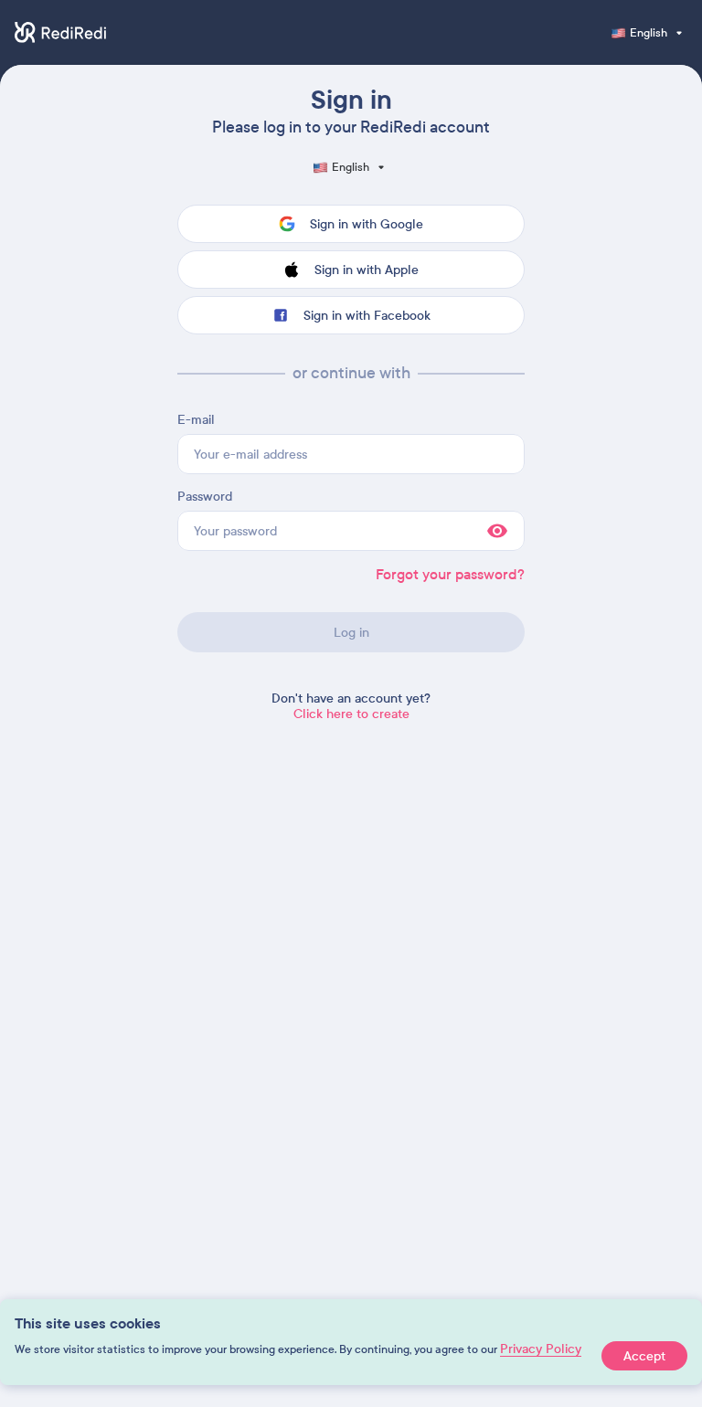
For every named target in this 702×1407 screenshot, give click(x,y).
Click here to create (351, 714)
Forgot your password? (450, 574)
